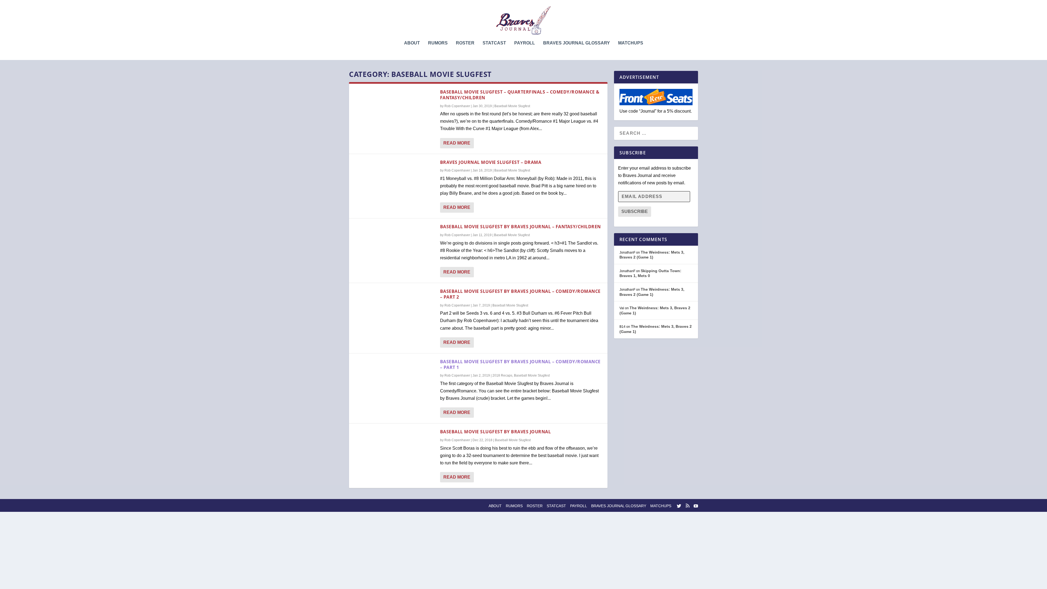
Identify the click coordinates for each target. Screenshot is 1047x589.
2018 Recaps (502, 375)
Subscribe (634, 211)
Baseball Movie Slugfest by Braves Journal (495, 432)
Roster (465, 43)
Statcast (494, 43)
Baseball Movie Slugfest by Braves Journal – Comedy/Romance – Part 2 (520, 294)
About (412, 43)
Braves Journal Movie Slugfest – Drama (490, 162)
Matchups (630, 43)
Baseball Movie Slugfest (512, 106)
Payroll (524, 43)
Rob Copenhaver (457, 106)
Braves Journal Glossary (576, 43)
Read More (456, 143)
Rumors (438, 43)
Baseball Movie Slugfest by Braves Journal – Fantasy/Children (520, 227)
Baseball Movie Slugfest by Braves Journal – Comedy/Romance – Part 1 (520, 364)
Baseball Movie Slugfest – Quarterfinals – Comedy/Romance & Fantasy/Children (520, 95)
